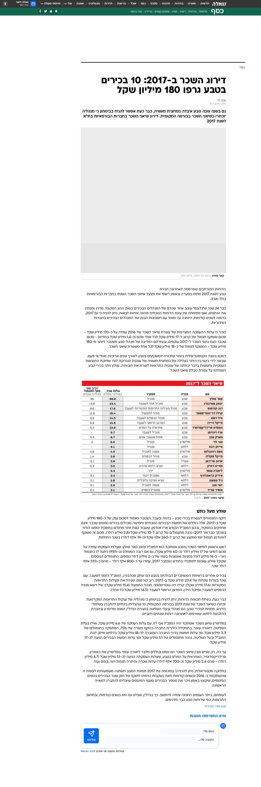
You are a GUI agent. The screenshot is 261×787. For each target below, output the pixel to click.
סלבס (154, 3)
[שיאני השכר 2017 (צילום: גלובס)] (153, 441)
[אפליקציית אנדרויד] (56, 11)
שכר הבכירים (212, 706)
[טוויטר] (45, 11)
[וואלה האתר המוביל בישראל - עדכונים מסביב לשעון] (219, 4)
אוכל (133, 3)
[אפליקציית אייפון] (51, 11)
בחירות (179, 3)
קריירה (148, 12)
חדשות (204, 3)
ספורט (192, 3)
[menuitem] (202, 4)
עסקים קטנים (162, 12)
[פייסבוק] (40, 11)
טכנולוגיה (94, 3)
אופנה (80, 3)
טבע (223, 706)
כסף (143, 3)
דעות (183, 12)
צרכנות (192, 12)
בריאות (121, 3)
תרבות (166, 3)
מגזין (174, 12)
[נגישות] (5, 4)
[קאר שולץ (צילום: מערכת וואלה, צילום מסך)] (153, 203)
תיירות (109, 3)
